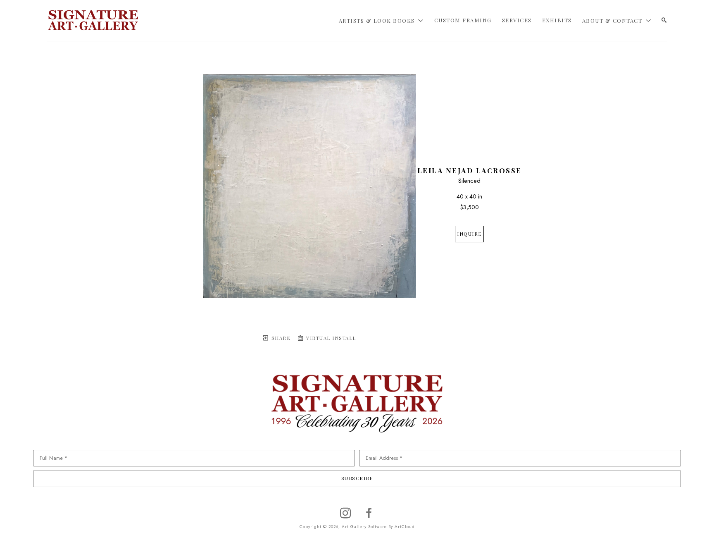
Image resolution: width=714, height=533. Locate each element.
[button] (381, 20)
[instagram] (345, 513)
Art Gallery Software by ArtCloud (378, 526)
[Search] (664, 20)
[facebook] (368, 513)
